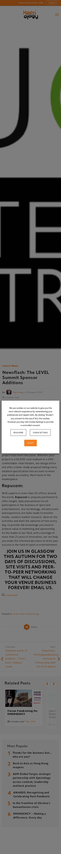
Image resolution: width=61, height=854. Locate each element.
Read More (18, 432)
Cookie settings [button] (40, 432)
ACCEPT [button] (30, 443)
